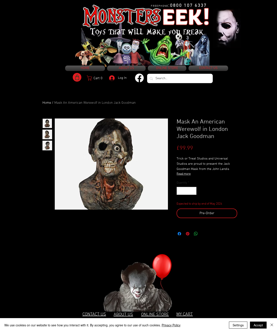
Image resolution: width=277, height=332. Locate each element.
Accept (258, 325)
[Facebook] (139, 78)
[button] (96, 78)
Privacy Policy (171, 325)
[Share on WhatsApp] (195, 233)
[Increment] (193, 191)
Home (46, 103)
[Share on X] (204, 233)
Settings (238, 325)
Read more (184, 174)
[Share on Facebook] (179, 233)
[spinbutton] (186, 191)
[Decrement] (180, 191)
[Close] (271, 325)
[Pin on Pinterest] (187, 233)
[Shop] (77, 77)
